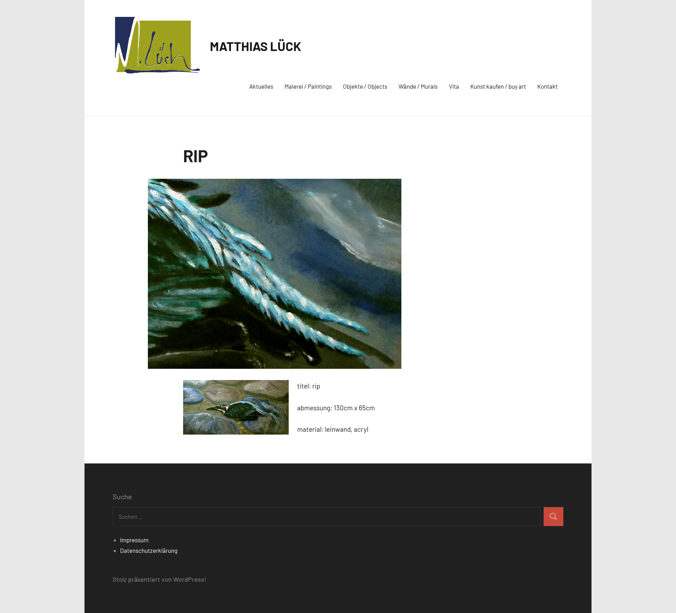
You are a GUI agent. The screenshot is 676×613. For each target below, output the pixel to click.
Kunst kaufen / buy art (498, 86)
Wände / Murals (418, 86)
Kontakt (547, 86)
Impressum (134, 539)
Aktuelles (261, 86)
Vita (454, 86)
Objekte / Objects (365, 86)
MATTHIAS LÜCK (255, 45)
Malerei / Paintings (308, 86)
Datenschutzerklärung (148, 550)
